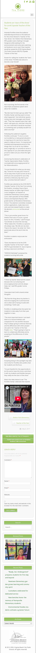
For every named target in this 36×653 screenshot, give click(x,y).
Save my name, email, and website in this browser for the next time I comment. (17, 505)
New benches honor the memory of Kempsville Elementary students (15, 600)
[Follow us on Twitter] (27, 1)
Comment (8, 460)
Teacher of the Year (22, 423)
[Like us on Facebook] (24, 1)
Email (6, 488)
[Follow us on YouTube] (30, 1)
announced (16, 209)
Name (6, 481)
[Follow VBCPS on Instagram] (33, 1)
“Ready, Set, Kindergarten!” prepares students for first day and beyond (17, 575)
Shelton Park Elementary (21, 417)
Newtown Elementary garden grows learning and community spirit (17, 584)
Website (7, 495)
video (11, 330)
